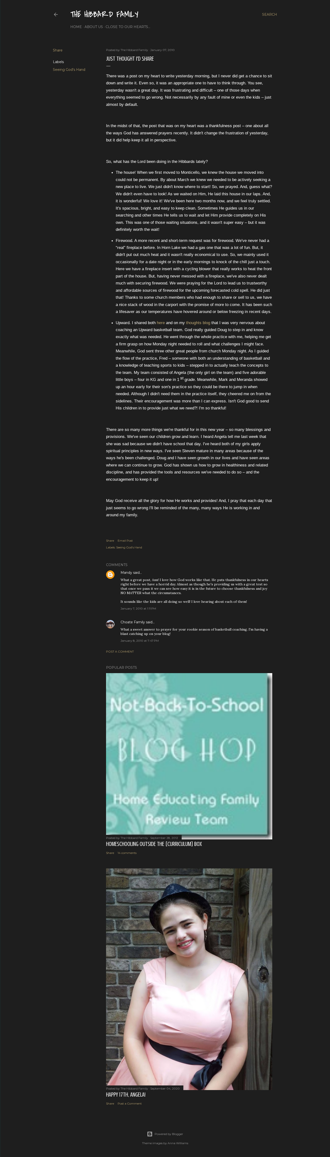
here (161, 322)
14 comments (127, 853)
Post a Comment (120, 651)
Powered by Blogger (169, 1134)
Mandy (126, 572)
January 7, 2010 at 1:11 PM (138, 608)
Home (76, 27)
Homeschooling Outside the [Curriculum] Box (154, 844)
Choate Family (133, 622)
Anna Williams (178, 1143)
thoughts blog (198, 322)
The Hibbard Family (104, 15)
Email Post (125, 540)
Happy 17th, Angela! (125, 1095)
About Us (94, 27)
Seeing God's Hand (69, 69)
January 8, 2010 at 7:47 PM (140, 640)
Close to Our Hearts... (128, 27)
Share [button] (58, 50)
